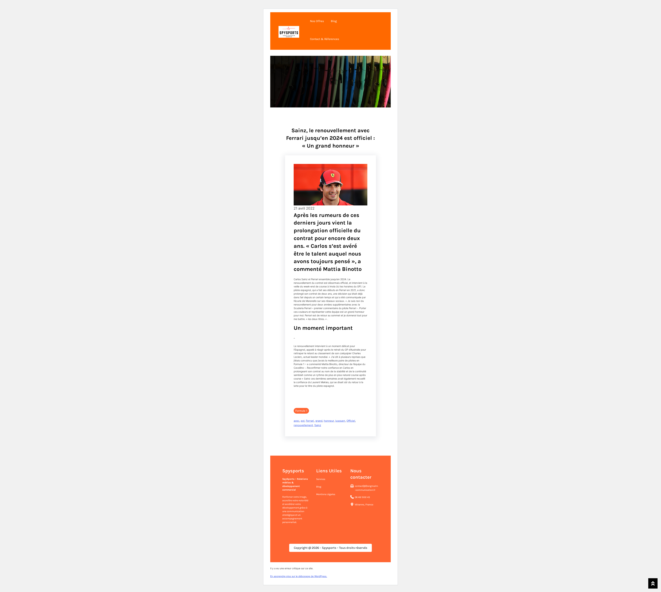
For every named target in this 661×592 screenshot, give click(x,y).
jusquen (340, 420)
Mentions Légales (325, 494)
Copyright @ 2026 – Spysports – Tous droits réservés (330, 548)
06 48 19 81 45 (362, 497)
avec (296, 420)
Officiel (351, 420)
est (303, 420)
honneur (329, 420)
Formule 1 (301, 410)
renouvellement (303, 425)
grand (318, 420)
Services (320, 479)
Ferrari (310, 420)
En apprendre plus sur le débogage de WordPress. (298, 576)
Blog (318, 486)
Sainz (317, 425)
